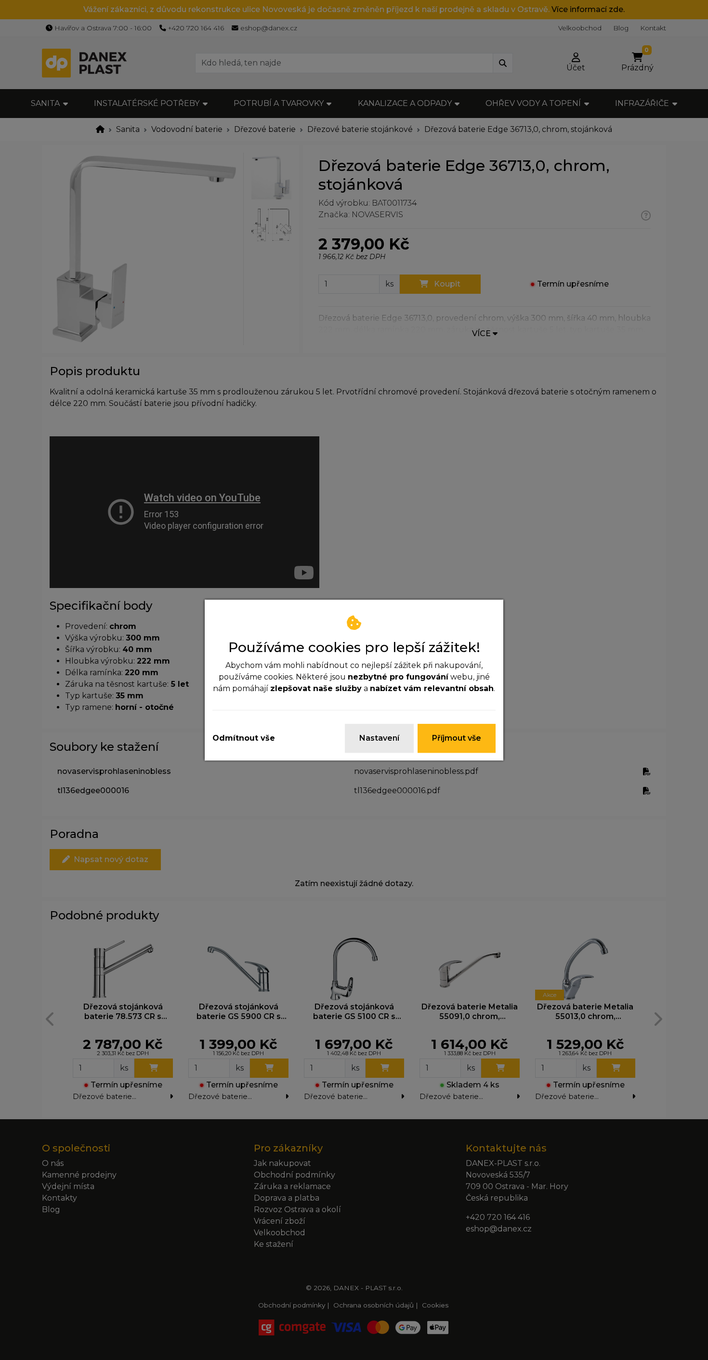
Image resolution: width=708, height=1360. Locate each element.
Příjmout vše (456, 738)
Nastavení (379, 738)
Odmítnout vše (243, 738)
